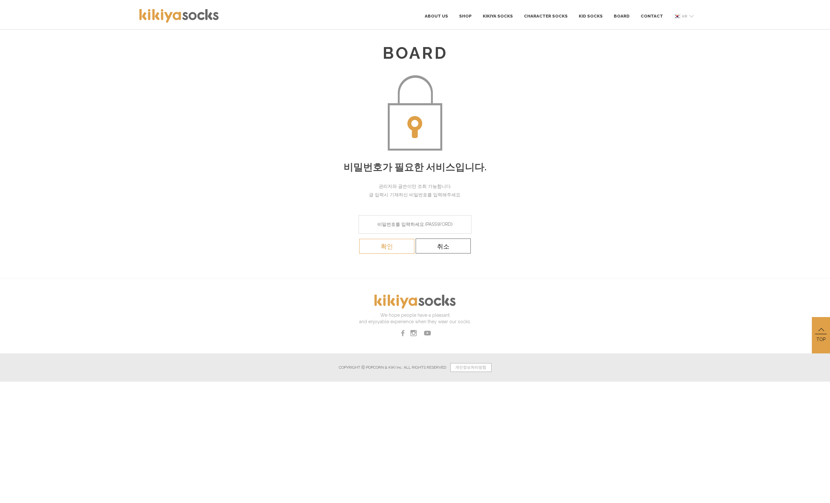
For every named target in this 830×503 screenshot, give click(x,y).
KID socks (591, 16)
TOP (820, 339)
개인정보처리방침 (470, 367)
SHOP (465, 16)
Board (622, 16)
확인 (387, 246)
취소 (443, 246)
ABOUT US (436, 16)
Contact (652, 16)
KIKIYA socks (498, 16)
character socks (546, 16)
